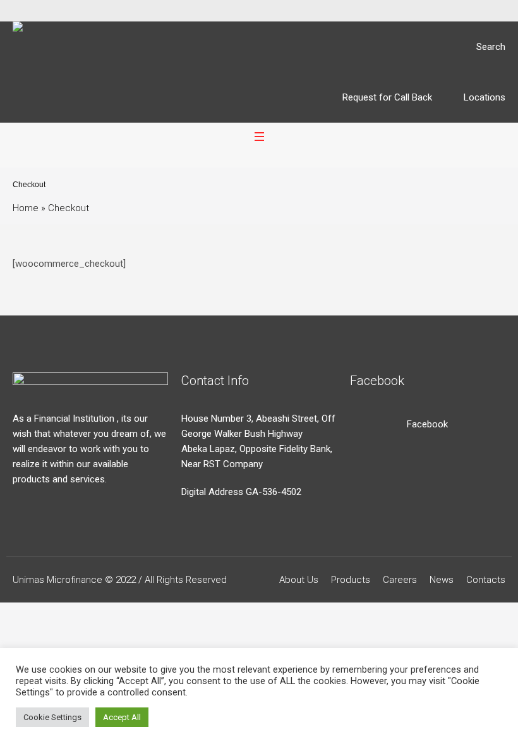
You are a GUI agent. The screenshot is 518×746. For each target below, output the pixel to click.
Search (490, 46)
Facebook (427, 424)
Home (26, 208)
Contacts (485, 579)
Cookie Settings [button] (52, 717)
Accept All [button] (122, 717)
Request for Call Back (387, 97)
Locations (484, 97)
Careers (400, 579)
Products (350, 579)
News (442, 579)
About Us (298, 579)
